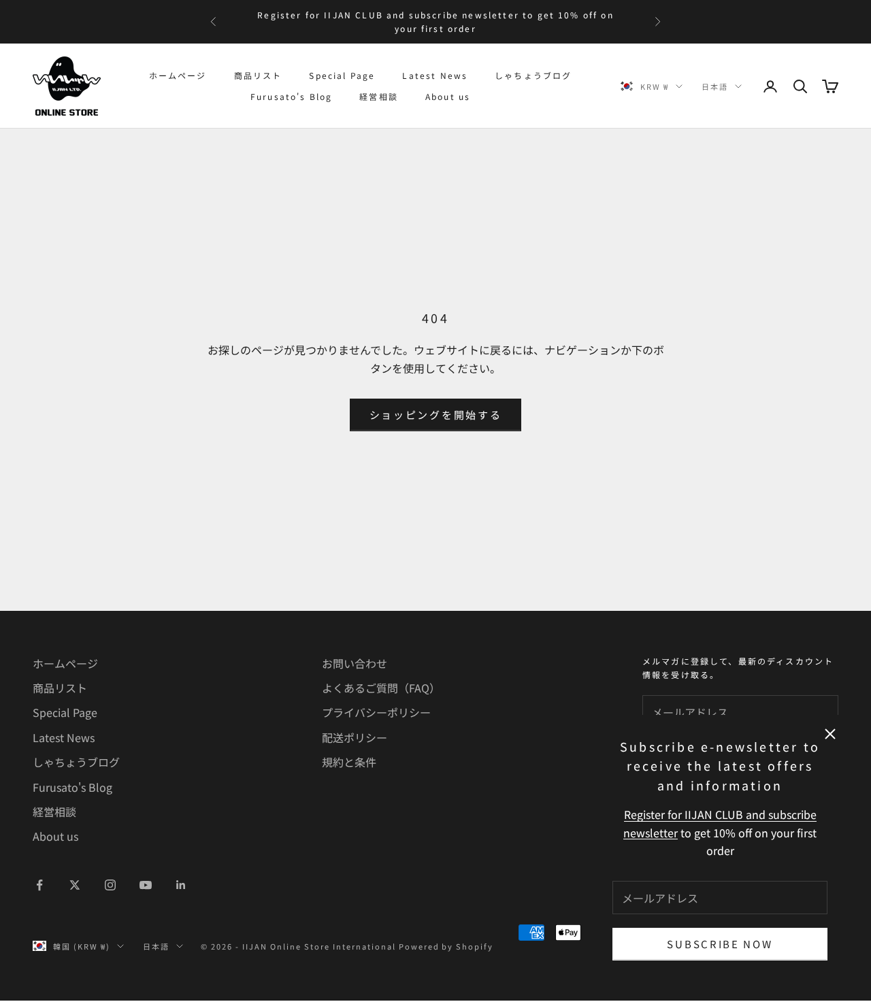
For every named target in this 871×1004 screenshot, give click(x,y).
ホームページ (178, 75)
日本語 (715, 86)
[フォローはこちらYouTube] (145, 885)
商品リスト (258, 75)
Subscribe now (719, 944)
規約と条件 (349, 762)
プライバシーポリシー (376, 712)
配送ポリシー (354, 737)
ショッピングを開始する (435, 414)
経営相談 (378, 96)
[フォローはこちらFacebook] (39, 885)
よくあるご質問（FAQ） (381, 688)
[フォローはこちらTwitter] (75, 885)
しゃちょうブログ (533, 75)
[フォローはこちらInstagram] (110, 885)
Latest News (434, 75)
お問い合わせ (354, 663)
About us (447, 96)
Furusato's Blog (291, 96)
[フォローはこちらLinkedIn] (181, 885)
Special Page (342, 75)
